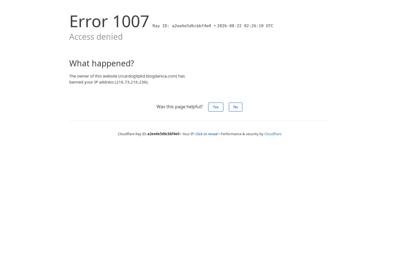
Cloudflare (272, 133)
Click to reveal (206, 133)
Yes (216, 107)
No (235, 107)
